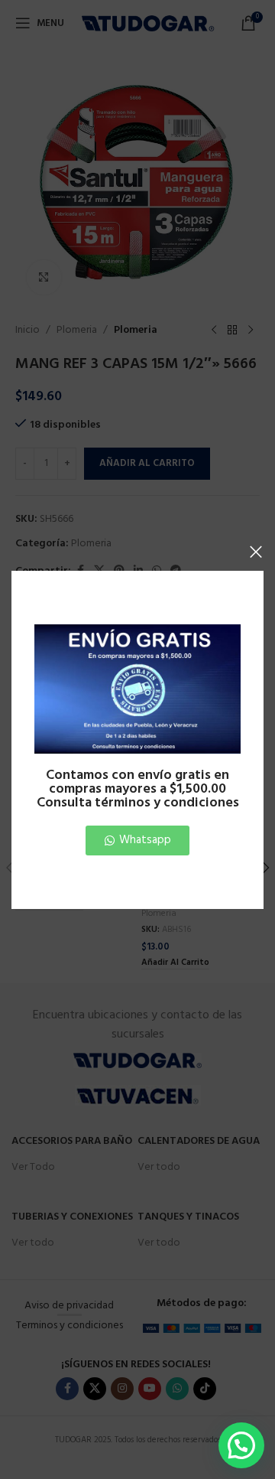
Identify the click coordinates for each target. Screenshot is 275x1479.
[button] (241, 1445)
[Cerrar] (256, 552)
